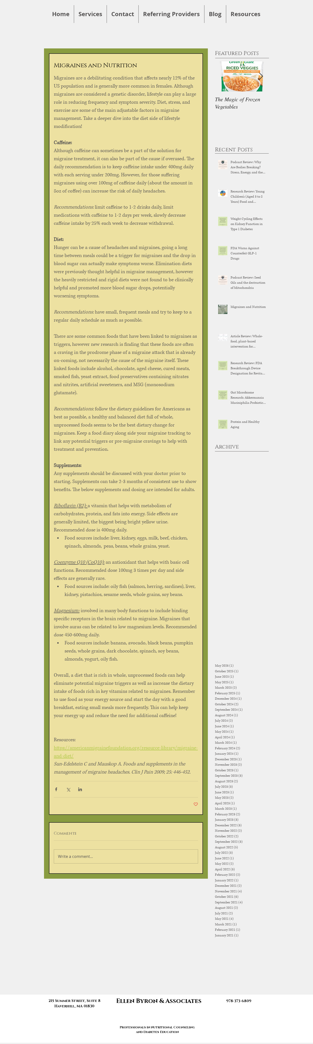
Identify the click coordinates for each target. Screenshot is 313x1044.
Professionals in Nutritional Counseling (157, 1027)
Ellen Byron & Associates (158, 1001)
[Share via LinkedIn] (80, 789)
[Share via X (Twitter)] (68, 789)
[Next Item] (261, 76)
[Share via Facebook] (56, 789)
